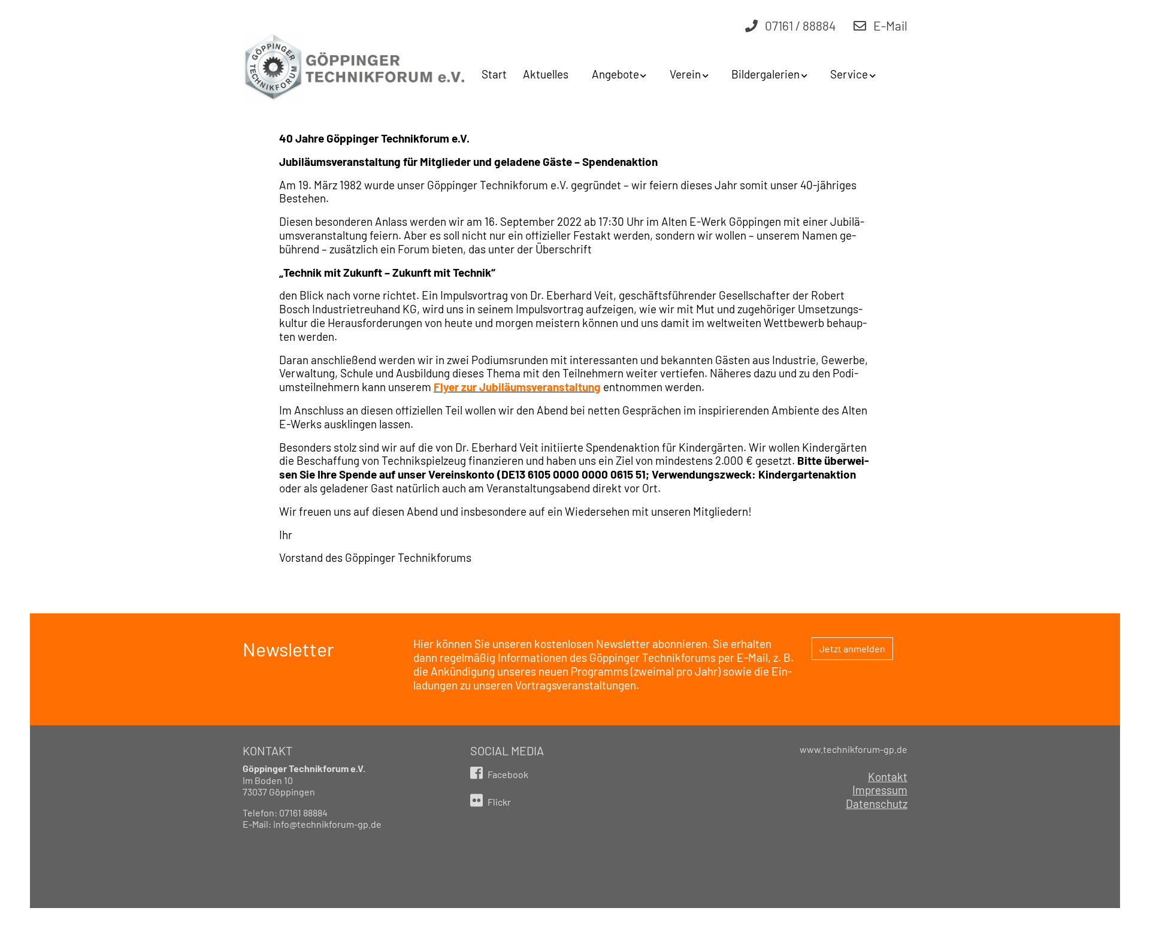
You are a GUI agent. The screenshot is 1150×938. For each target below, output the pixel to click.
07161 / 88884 (799, 25)
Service (849, 74)
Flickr (498, 801)
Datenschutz (876, 803)
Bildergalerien (765, 74)
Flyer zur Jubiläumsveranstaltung (517, 387)
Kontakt (887, 776)
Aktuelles (545, 74)
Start (494, 74)
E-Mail (889, 25)
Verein (685, 74)
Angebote (615, 74)
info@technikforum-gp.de (327, 824)
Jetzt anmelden (852, 648)
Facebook (507, 774)
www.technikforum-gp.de (853, 749)
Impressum (879, 790)
